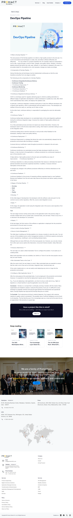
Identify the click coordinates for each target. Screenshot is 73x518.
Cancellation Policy (6, 504)
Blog (44, 2)
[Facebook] (63, 515)
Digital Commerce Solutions (8, 482)
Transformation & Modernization (9, 487)
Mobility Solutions (42, 482)
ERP (39, 487)
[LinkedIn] (61, 515)
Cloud (39, 491)
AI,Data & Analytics (42, 485)
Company (57, 2)
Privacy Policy (5, 502)
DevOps (3, 493)
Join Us (36, 383)
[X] (67, 515)
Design (39, 493)
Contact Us (67, 2)
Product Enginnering (6, 480)
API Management (42, 480)
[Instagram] (70, 515)
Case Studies (50, 2)
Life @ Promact (41, 463)
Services (37, 2)
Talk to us (36, 313)
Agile (3, 491)
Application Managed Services (9, 485)
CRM (39, 489)
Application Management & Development (11, 489)
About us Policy (5, 509)
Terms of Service (6, 500)
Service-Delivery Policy (7, 506)
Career (39, 460)
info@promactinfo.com (10, 461)
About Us (40, 458)
